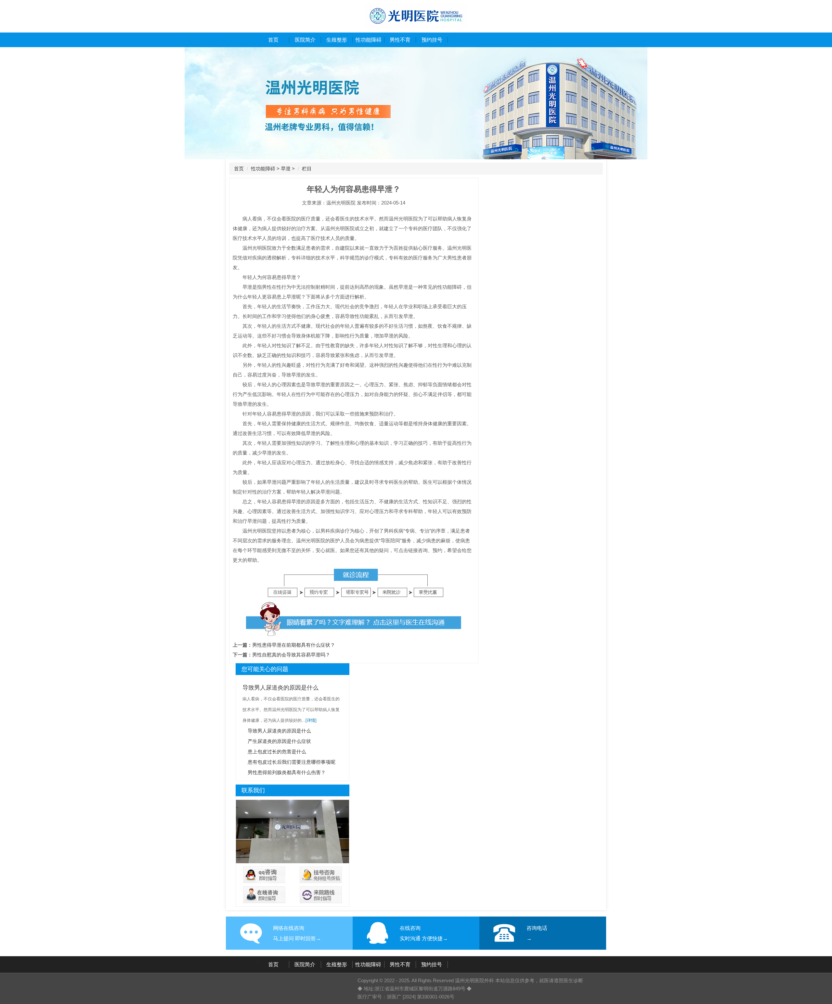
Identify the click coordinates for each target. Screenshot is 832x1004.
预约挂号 (432, 40)
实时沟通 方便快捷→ (424, 938)
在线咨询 (410, 928)
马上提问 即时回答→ (297, 938)
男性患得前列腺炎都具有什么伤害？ (287, 772)
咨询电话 (536, 928)
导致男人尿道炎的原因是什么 (280, 687)
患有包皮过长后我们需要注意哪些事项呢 (291, 762)
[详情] (311, 720)
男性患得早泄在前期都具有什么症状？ (293, 645)
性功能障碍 (369, 40)
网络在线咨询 (288, 928)
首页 (273, 40)
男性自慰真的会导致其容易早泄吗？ (291, 654)
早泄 (286, 168)
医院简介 (305, 40)
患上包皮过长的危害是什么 (277, 751)
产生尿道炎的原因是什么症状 (279, 741)
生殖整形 (336, 40)
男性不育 (400, 40)
